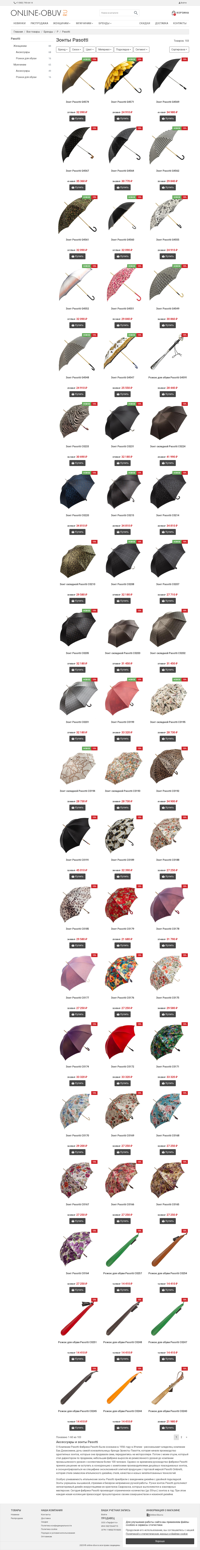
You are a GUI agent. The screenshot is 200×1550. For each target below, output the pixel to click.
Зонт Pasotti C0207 (167, 584)
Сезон (75, 49)
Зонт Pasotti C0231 (122, 446)
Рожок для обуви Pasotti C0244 (122, 1411)
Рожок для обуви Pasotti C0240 (167, 1411)
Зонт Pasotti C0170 (77, 1135)
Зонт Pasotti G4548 (77, 377)
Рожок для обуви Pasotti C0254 (167, 1273)
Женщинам (60, 23)
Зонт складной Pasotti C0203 (122, 653)
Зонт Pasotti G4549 (167, 308)
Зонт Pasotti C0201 (77, 722)
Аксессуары (33, 52)
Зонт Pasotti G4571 (122, 101)
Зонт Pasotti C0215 (122, 515)
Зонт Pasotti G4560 (122, 239)
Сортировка (178, 49)
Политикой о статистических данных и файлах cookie (157, 1533)
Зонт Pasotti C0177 (77, 997)
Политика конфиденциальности (56, 1525)
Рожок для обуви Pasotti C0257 (122, 1273)
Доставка (161, 23)
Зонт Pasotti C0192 (167, 790)
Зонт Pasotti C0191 (77, 859)
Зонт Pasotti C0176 (122, 997)
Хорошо (160, 1541)
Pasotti (15, 38)
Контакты (180, 23)
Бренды (104, 23)
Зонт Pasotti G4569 (167, 101)
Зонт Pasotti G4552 (77, 308)
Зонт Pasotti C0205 (77, 653)
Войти (184, 3)
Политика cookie (49, 1529)
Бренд (62, 49)
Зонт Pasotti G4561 (77, 239)
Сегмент (140, 49)
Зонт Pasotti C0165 (167, 1204)
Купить (79, 118)
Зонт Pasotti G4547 (122, 377)
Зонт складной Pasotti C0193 (122, 790)
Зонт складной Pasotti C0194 (77, 790)
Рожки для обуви (33, 58)
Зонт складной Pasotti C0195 (167, 722)
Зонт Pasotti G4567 (77, 170)
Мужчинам (83, 23)
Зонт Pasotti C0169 (122, 1135)
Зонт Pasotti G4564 (122, 170)
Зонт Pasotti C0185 (77, 928)
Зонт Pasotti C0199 (122, 722)
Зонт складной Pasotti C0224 (167, 446)
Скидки (144, 23)
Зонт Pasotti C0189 (122, 859)
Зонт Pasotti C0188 (167, 859)
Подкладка (122, 49)
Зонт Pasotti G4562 (167, 170)
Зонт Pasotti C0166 (122, 1204)
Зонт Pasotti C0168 (167, 1135)
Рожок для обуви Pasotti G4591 (167, 377)
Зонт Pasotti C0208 (122, 584)
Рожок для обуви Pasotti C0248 (122, 1342)
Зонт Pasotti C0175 (167, 997)
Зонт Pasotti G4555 (167, 239)
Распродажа (39, 23)
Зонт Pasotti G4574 (77, 101)
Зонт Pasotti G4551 (122, 308)
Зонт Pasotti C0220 (77, 515)
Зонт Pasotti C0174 (77, 1066)
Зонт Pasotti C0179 (122, 928)
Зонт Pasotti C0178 (167, 928)
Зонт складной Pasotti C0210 (77, 584)
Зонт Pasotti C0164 (77, 1273)
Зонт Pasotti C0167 (77, 1204)
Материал (104, 49)
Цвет (89, 49)
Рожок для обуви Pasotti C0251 (77, 1342)
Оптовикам (46, 1536)
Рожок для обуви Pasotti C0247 (167, 1342)
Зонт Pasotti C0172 (122, 1066)
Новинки (19, 23)
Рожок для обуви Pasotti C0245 (77, 1411)
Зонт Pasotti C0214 (167, 515)
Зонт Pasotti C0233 (77, 446)
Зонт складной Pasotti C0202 (167, 653)
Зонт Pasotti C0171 (167, 1066)
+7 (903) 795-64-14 (24, 3)
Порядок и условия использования (58, 1533)
